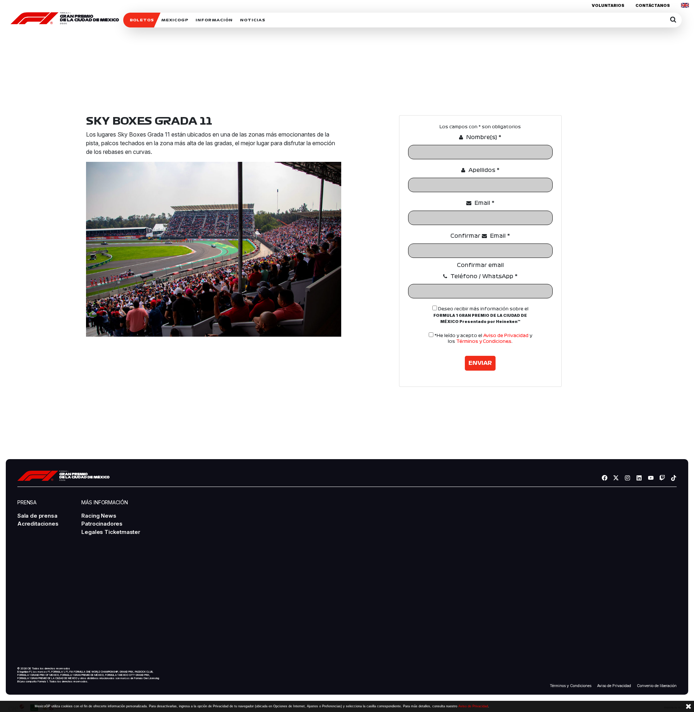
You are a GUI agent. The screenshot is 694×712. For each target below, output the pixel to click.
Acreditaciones (37, 523)
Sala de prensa (37, 515)
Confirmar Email (480, 235)
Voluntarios (608, 5)
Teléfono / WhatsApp (483, 276)
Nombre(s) (483, 137)
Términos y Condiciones (483, 342)
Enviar (480, 363)
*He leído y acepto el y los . (482, 339)
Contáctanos (652, 5)
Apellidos (483, 170)
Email (483, 203)
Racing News (98, 515)
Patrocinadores (101, 523)
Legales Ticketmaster (110, 531)
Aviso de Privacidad (505, 336)
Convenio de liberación (657, 685)
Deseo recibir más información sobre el (480, 315)
